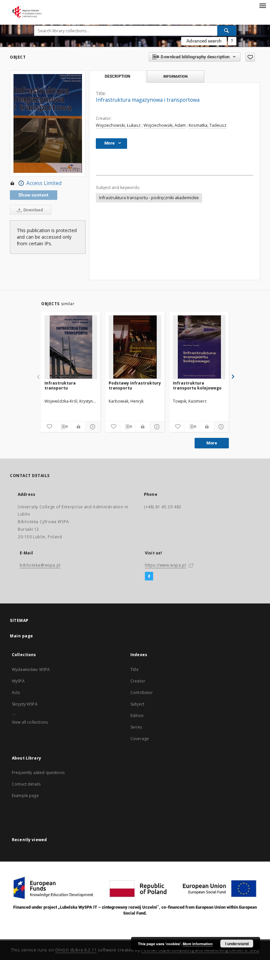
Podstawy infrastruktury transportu (135, 385)
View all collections (30, 722)
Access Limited (44, 183)
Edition (137, 715)
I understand (237, 944)
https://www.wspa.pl (165, 565)
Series (136, 727)
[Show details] (92, 426)
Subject (137, 704)
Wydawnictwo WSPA (31, 669)
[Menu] (262, 5)
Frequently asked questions (38, 772)
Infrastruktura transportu (60, 385)
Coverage (139, 738)
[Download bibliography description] (63, 426)
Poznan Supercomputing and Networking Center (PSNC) (200, 950)
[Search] (226, 30)
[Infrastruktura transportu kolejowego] (199, 347)
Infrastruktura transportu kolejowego (197, 385)
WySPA (18, 681)
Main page (21, 636)
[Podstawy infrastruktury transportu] (135, 347)
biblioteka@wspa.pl (40, 565)
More (211, 442)
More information (198, 943)
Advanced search (204, 40)
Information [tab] (175, 76)
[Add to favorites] (250, 57)
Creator (137, 681)
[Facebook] (149, 576)
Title (134, 669)
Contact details (26, 784)
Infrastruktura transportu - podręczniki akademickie (149, 197)
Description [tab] (117, 76)
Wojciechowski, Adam (165, 125)
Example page (25, 795)
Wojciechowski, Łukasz (118, 125)
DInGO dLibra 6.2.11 (76, 950)
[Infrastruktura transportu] (71, 347)
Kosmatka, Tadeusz (208, 125)
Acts (16, 692)
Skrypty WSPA (25, 704)
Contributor (141, 692)
